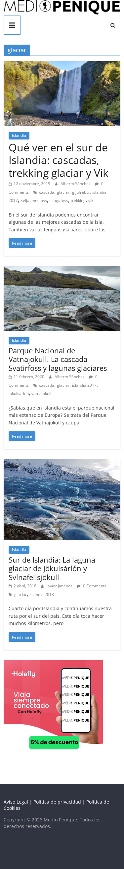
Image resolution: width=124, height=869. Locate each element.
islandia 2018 (41, 594)
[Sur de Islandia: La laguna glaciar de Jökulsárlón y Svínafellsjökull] (62, 463)
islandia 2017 (84, 385)
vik (90, 200)
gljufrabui (81, 192)
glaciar (63, 192)
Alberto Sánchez (76, 183)
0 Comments (94, 586)
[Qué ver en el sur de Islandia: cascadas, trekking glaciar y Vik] (62, 65)
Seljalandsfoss (34, 200)
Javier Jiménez (60, 586)
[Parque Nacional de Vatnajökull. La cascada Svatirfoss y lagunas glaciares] (62, 270)
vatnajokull (41, 393)
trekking (78, 200)
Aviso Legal (16, 802)
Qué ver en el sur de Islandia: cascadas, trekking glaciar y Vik (58, 160)
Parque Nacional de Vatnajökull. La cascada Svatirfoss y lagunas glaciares (58, 359)
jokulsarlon (19, 393)
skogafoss (59, 200)
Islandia (19, 135)
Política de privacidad (57, 802)
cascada (46, 192)
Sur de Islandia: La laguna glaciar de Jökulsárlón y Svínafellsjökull (52, 568)
